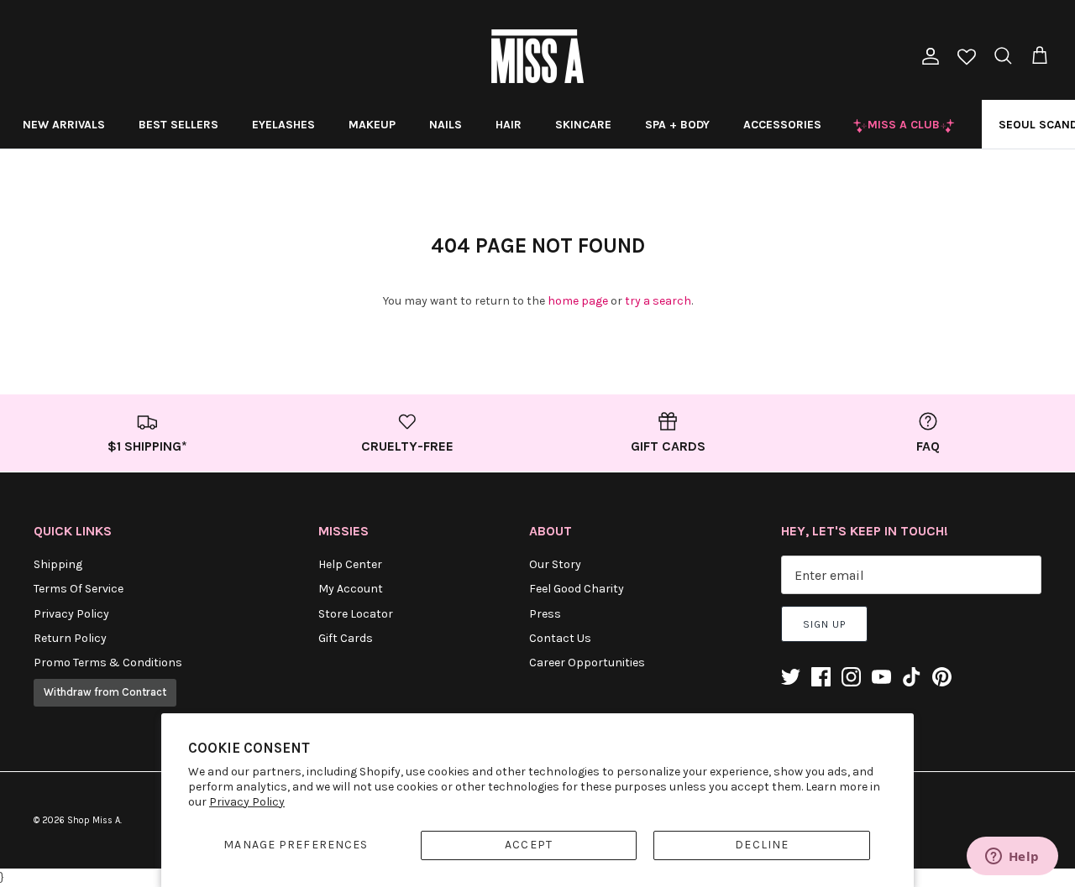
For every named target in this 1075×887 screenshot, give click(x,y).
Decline (762, 844)
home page (578, 301)
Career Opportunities (587, 662)
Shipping (58, 564)
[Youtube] (881, 676)
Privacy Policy (247, 802)
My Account (350, 589)
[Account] (927, 56)
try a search (658, 301)
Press (545, 614)
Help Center (350, 564)
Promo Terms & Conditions (108, 662)
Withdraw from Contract (105, 692)
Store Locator (355, 614)
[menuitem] (64, 124)
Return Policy (70, 638)
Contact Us (560, 638)
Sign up (824, 624)
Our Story (555, 564)
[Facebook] (821, 676)
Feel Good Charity (576, 589)
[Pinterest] (942, 676)
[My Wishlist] (966, 58)
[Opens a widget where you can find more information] (1012, 858)
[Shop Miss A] (537, 56)
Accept (529, 844)
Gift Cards (345, 638)
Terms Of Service (78, 589)
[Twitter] (790, 676)
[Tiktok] (911, 676)
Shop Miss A (93, 820)
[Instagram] (851, 676)
